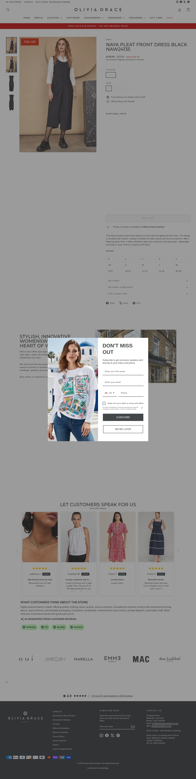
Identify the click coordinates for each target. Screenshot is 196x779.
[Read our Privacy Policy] (142, 408)
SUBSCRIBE (123, 417)
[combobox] (110, 393)
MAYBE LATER (123, 429)
